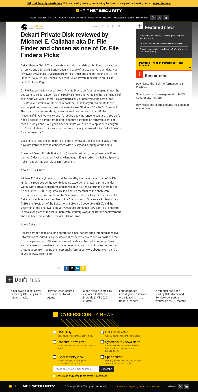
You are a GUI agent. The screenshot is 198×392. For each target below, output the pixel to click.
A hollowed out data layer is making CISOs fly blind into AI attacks (26, 294)
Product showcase (77, 17)
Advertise (154, 386)
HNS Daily (64, 332)
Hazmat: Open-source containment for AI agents (161, 43)
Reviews (107, 17)
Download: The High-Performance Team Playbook (161, 64)
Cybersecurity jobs (70, 357)
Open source (113, 357)
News (33, 17)
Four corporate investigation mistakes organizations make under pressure (133, 296)
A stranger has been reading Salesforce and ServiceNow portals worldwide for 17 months (170, 296)
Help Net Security (36, 26)
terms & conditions (97, 375)
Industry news (94, 17)
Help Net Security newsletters (44, 3)
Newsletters (142, 17)
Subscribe (106, 369)
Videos (62, 17)
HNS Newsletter (116, 332)
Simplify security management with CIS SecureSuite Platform (160, 96)
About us (144, 386)
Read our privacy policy (127, 386)
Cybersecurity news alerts (122, 342)
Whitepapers (119, 17)
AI (56, 17)
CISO (50, 17)
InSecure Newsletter (72, 342)
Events (131, 17)
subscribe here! (162, 3)
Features (42, 17)
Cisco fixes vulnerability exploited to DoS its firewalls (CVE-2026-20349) (97, 296)
